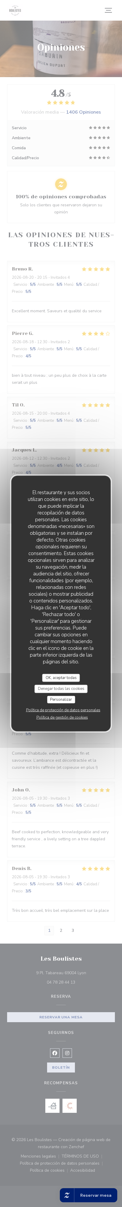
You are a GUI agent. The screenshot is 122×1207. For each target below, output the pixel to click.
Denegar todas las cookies (61, 688)
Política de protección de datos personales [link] (63, 710)
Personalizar (61, 699)
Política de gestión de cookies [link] (62, 717)
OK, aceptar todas (61, 677)
